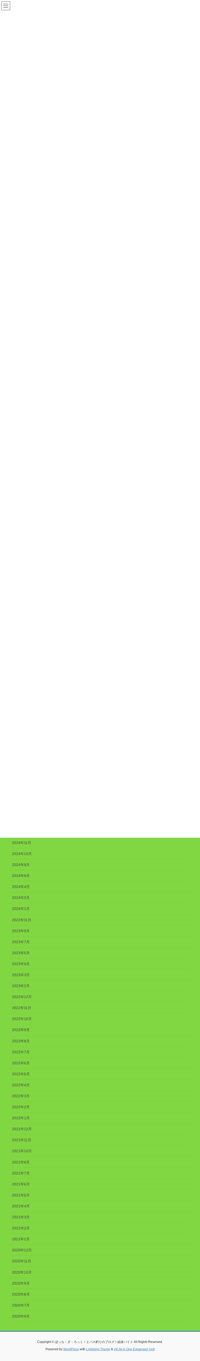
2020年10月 (22, 1272)
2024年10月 (22, 854)
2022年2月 (21, 1107)
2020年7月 (21, 1305)
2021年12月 (22, 1129)
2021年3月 (21, 1217)
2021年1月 (21, 1239)
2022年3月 (21, 1096)
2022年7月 (21, 1052)
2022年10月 (22, 1019)
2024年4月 (21, 887)
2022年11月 (21, 1008)
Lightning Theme (98, 1349)
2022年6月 (21, 1063)
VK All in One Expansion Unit (134, 1349)
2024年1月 (21, 909)
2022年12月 (22, 997)
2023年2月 (21, 986)
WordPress (71, 1349)
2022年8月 (21, 1041)
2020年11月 (21, 1261)
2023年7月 (21, 942)
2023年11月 (21, 920)
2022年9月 (21, 1030)
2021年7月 (21, 1173)
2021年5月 (21, 1195)
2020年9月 (21, 1283)
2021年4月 (21, 1206)
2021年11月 (21, 1140)
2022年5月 (21, 1074)
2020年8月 (21, 1294)
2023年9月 (21, 931)
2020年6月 (21, 1316)
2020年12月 (22, 1250)
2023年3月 (21, 975)
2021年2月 (21, 1228)
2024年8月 (21, 865)
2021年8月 (21, 1162)
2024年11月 (21, 843)
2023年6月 (21, 953)
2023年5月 (21, 964)
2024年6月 (21, 876)
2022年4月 (21, 1085)
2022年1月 (21, 1118)
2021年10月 (22, 1151)
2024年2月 (21, 898)
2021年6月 (21, 1184)
